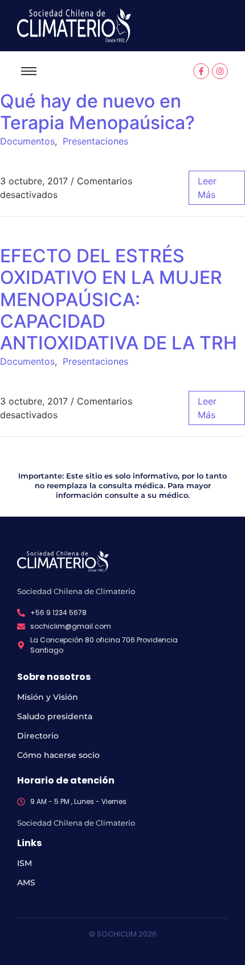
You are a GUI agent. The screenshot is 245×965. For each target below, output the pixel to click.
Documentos (27, 141)
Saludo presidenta (54, 716)
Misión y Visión (47, 697)
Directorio (38, 736)
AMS (26, 882)
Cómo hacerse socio (58, 755)
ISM (24, 863)
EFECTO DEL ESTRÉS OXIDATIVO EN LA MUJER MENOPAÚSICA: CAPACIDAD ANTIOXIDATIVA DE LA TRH (118, 299)
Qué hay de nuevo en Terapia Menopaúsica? (97, 112)
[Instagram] (220, 71)
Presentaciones (95, 141)
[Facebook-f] (201, 71)
